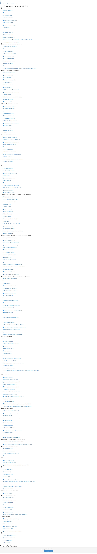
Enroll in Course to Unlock (48, 551)
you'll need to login (53, 549)
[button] (0, 0)
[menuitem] (0, 2)
